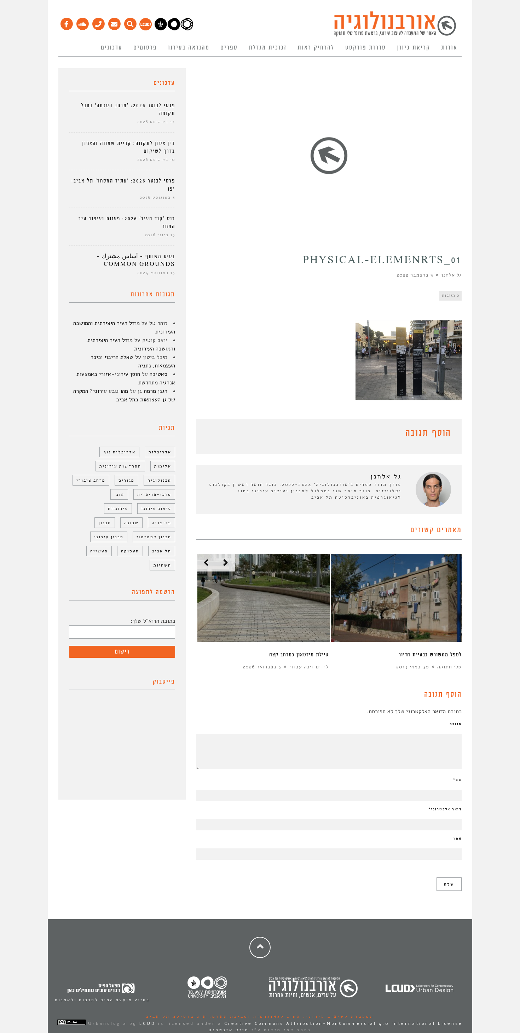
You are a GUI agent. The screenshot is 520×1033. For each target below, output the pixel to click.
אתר (457, 838)
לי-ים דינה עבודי (309, 666)
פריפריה (161, 523)
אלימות (162, 466)
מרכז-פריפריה (154, 494)
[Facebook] (66, 22)
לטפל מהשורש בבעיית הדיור (430, 654)
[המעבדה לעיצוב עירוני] (145, 28)
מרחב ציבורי (90, 480)
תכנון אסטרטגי (154, 537)
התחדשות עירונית (120, 466)
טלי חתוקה (449, 666)
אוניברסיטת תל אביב (176, 1016)
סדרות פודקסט (365, 47)
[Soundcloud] (82, 22)
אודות (449, 47)
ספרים (229, 47)
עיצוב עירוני (156, 508)
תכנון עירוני (108, 537)
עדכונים (111, 47)
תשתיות (162, 565)
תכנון (104, 523)
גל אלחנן (451, 275)
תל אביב (161, 551)
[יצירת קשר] (98, 22)
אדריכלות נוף (119, 452)
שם (457, 779)
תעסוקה (130, 551)
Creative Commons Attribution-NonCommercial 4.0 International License (343, 1023)
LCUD (147, 1023)
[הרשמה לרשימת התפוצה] (114, 22)
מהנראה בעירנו (188, 47)
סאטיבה (158, 374)
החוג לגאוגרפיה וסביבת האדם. (254, 1016)
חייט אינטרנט (229, 1030)
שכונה (131, 523)
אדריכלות (160, 452)
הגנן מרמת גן (152, 391)
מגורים (126, 480)
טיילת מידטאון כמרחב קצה (299, 654)
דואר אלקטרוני (445, 809)
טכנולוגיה (159, 480)
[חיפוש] (130, 22)
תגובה (456, 723)
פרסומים (145, 47)
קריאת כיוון (413, 47)
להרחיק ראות (315, 47)
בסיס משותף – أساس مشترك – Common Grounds (136, 260)
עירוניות (118, 508)
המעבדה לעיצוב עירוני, (337, 1016)
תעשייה (99, 551)
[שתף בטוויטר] (211, 434)
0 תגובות (450, 295)
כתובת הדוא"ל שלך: (153, 621)
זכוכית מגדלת (268, 47)
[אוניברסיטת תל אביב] (173, 28)
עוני (119, 494)
